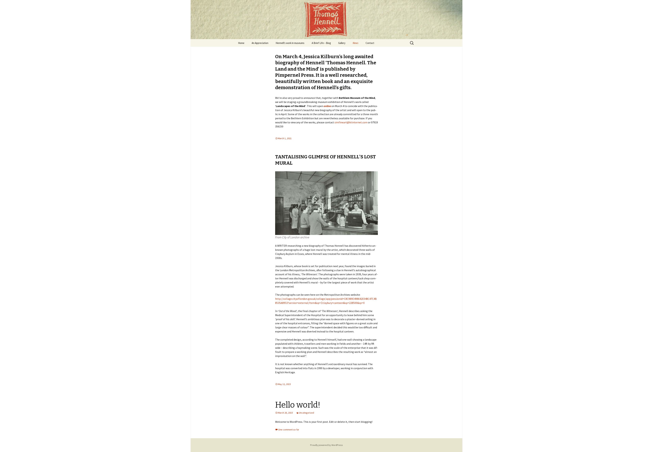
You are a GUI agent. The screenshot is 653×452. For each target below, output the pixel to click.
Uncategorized (306, 412)
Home (241, 43)
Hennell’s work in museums (290, 43)
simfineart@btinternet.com (350, 122)
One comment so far (288, 429)
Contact (370, 43)
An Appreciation (260, 43)
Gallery (341, 43)
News (355, 43)
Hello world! (297, 405)
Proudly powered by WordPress (326, 445)
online (327, 106)
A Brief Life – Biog (321, 43)
